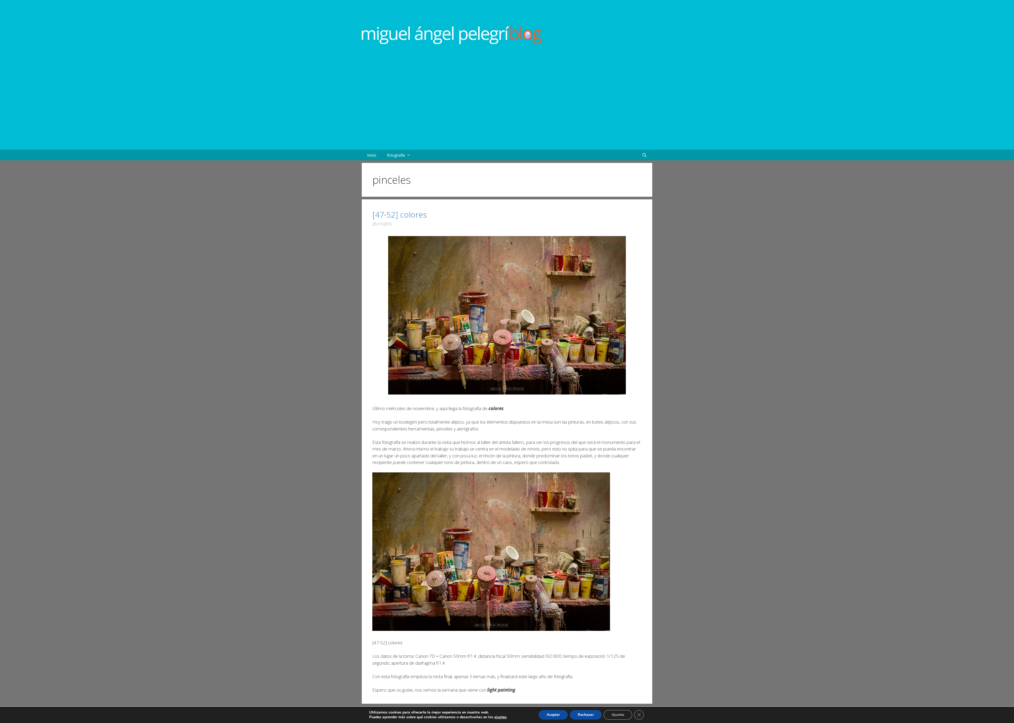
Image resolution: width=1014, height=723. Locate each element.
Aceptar (553, 714)
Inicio (371, 155)
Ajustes (618, 714)
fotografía (396, 155)
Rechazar (586, 714)
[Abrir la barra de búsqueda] (644, 155)
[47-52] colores (399, 214)
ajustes (500, 717)
